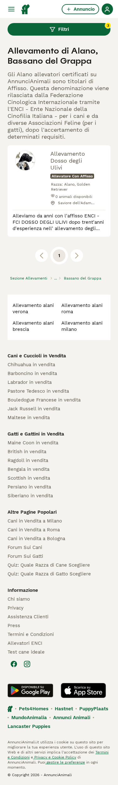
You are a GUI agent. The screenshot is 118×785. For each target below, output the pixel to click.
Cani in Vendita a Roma (34, 530)
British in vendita (27, 451)
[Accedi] (107, 9)
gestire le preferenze (65, 762)
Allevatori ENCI (25, 643)
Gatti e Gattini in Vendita (36, 434)
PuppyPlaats (93, 709)
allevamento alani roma (82, 309)
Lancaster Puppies (29, 726)
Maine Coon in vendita (33, 443)
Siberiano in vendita (30, 496)
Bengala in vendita (28, 469)
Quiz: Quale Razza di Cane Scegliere (49, 565)
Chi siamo (19, 599)
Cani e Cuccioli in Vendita (37, 356)
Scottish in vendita (29, 478)
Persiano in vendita (29, 487)
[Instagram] (27, 664)
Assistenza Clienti (28, 617)
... (55, 278)
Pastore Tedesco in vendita (38, 391)
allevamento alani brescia (33, 326)
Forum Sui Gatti (25, 556)
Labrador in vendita (30, 382)
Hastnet (64, 709)
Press (14, 625)
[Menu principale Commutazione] (11, 9)
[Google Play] (30, 690)
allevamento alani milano (82, 326)
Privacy (16, 608)
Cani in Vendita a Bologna (36, 538)
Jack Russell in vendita (34, 409)
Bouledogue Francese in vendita (44, 400)
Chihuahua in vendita (31, 364)
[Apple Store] (83, 690)
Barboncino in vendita (32, 373)
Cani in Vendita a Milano (35, 521)
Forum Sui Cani (25, 547)
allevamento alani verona (33, 309)
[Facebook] (14, 664)
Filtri (83, 27)
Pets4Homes (33, 709)
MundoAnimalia (29, 717)
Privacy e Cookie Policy (54, 757)
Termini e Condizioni (31, 634)
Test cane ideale (26, 652)
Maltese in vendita (29, 417)
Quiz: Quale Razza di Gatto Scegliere (49, 574)
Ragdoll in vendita (28, 460)
